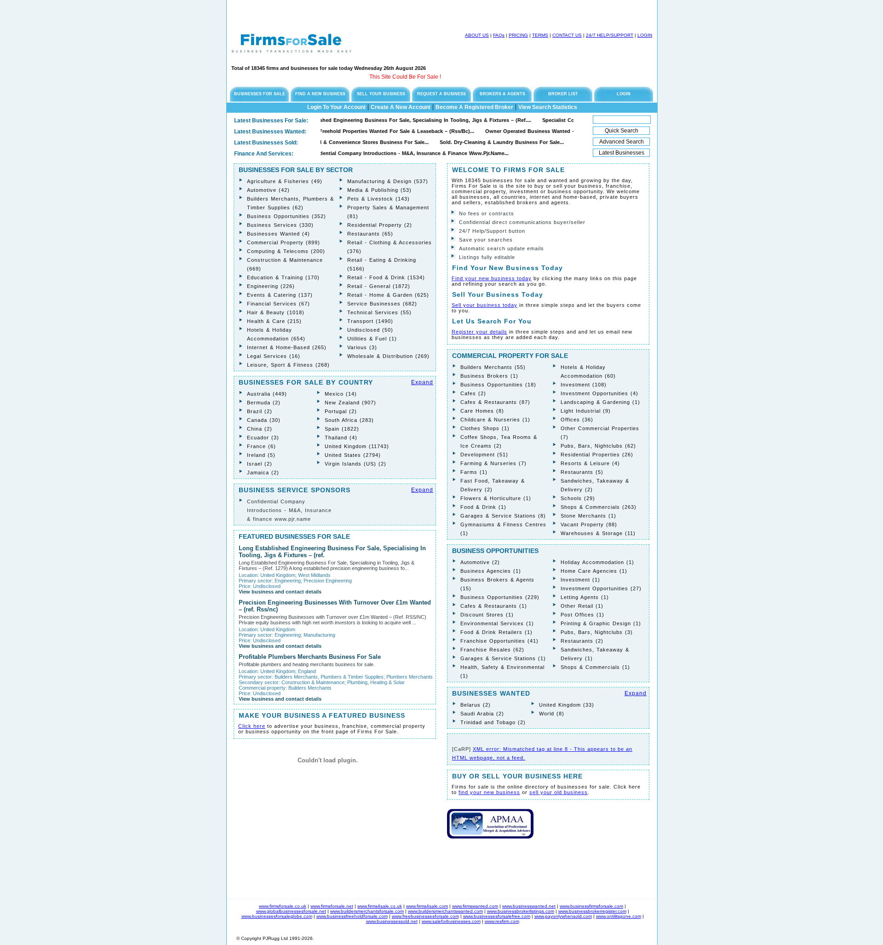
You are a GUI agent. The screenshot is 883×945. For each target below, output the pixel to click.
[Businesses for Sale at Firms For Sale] (291, 50)
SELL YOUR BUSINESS (381, 94)
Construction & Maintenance (312, 682)
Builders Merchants (310, 688)
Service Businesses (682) (382, 303)
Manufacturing (319, 635)
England (307, 671)
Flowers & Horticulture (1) (495, 498)
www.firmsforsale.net (331, 906)
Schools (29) (578, 498)
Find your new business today (492, 278)
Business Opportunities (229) (499, 597)
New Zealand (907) (350, 402)
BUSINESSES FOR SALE (259, 94)
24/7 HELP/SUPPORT (609, 35)
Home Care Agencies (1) (594, 571)
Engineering (288, 580)
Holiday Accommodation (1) (597, 562)
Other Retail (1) (582, 606)
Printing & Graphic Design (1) (601, 623)
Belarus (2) (475, 705)
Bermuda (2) (264, 402)
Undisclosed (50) (370, 330)
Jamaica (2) (263, 472)
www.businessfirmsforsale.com (591, 906)
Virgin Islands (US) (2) (355, 464)
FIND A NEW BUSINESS (320, 94)
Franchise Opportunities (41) (499, 641)
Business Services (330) (280, 225)
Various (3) (362, 347)
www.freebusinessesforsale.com (425, 916)
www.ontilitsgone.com (618, 916)
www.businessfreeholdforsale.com (352, 916)
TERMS (540, 35)
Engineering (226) (271, 286)
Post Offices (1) (582, 614)
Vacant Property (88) (589, 524)
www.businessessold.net (392, 921)
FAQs (499, 35)
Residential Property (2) (379, 225)
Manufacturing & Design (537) (387, 181)
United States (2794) (353, 455)
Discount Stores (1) (487, 614)
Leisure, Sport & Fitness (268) (288, 365)
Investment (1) (580, 579)
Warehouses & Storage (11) (598, 533)
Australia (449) (267, 394)
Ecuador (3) (263, 437)
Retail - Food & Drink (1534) (386, 277)
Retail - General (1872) (378, 286)
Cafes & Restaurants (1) (493, 606)
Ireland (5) (261, 455)
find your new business (489, 792)
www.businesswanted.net (529, 906)
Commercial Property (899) (283, 242)
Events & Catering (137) (280, 295)
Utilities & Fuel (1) (372, 338)
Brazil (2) (259, 411)
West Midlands (314, 575)
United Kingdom (277, 575)
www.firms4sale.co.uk (379, 906)
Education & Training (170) (283, 277)
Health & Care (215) (274, 321)
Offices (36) (577, 419)
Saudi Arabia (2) (482, 713)
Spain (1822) (342, 429)
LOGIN (644, 35)
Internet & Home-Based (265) (287, 347)
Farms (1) (473, 472)
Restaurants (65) (370, 233)
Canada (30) (264, 420)
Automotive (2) (480, 562)
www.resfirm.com (502, 921)
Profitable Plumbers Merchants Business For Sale (310, 656)
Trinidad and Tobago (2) (493, 722)
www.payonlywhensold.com (563, 916)
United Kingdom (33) (566, 705)
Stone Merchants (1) (588, 516)
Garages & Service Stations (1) (503, 658)
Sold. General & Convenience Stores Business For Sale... (338, 142)
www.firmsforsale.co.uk (282, 906)
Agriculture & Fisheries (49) (284, 181)
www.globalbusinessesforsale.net (291, 911)
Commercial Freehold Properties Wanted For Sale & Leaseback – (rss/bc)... (360, 131)
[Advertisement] (334, 14)
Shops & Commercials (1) (595, 667)
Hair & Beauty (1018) (275, 312)
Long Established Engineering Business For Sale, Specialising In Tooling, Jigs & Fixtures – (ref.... (389, 120)
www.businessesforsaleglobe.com (276, 916)
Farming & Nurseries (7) (493, 463)
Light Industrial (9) (586, 411)
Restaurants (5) (582, 472)
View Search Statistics (547, 107)
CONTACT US (567, 35)
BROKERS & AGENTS (502, 94)
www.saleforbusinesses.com (451, 921)
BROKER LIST (563, 94)
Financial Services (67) (278, 303)
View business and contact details (280, 591)
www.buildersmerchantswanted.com (445, 911)
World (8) (551, 713)
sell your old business (558, 792)
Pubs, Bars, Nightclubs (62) (598, 446)
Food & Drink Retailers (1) (496, 632)
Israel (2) (259, 464)
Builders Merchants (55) (493, 367)
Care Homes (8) (482, 411)
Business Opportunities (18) (498, 384)
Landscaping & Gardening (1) (600, 402)
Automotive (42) (268, 190)
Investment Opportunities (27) (601, 588)
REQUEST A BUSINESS (441, 94)
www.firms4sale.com (427, 906)
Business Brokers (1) (489, 376)
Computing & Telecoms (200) (286, 251)
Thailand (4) (341, 437)
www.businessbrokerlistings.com (520, 911)
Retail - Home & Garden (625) (388, 295)
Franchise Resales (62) (492, 649)
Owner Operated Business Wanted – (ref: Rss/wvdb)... (532, 131)
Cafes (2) (473, 393)
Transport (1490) (370, 321)
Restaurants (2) (582, 641)
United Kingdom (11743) (357, 446)
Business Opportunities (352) (286, 216)
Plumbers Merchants (409, 677)
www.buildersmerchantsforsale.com (367, 911)
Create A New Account (400, 107)
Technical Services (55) (379, 312)
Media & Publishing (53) (379, 190)
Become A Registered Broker (474, 107)
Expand (422, 382)
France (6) (261, 446)
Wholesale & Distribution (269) (388, 356)
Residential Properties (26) (597, 454)
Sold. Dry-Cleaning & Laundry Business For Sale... (481, 142)
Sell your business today (484, 305)
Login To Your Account (336, 107)
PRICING (518, 35)
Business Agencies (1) (490, 571)
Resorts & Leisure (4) (590, 463)
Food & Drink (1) (483, 507)
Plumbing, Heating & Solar (376, 682)
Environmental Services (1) (497, 623)
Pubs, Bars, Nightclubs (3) (597, 632)
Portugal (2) (341, 411)
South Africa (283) (349, 420)
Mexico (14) (341, 394)
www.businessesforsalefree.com (496, 916)
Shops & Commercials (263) (598, 507)
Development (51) (484, 454)
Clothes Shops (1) (485, 428)
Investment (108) (584, 384)
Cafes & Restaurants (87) (495, 402)
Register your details (479, 331)
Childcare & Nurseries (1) (495, 419)
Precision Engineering (328, 580)
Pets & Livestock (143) (378, 199)
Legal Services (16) (273, 356)
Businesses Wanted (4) (278, 233)
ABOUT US (477, 35)
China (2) (259, 429)
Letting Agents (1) (585, 597)
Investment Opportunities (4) (599, 393)
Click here (251, 726)
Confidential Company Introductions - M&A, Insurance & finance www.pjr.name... (387, 153)
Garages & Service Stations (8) (503, 516)
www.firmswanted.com (475, 906)
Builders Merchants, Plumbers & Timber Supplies (329, 677)
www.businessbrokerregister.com (592, 911)
